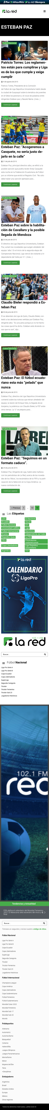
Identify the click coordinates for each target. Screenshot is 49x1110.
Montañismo (7, 1057)
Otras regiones (7, 1100)
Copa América (7, 986)
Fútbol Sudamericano (10, 1001)
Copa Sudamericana (9, 994)
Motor (4, 1061)
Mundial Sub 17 (8, 1011)
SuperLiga (6, 955)
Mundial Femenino (9, 1008)
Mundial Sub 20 (8, 1015)
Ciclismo (5, 1043)
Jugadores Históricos (10, 973)
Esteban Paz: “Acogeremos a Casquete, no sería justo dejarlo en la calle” (22, 151)
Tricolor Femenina (8, 965)
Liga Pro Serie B (8, 944)
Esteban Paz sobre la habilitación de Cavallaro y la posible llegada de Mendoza (23, 230)
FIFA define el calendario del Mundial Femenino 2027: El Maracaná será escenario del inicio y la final (23, 912)
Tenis (4, 1068)
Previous (16, 508)
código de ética (39, 929)
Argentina (5, 1082)
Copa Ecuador (7, 948)
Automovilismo (7, 1036)
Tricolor (5, 962)
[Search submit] (45, 654)
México (4, 1096)
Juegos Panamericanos (11, 1054)
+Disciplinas (6, 1072)
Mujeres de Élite (8, 1064)
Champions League (9, 983)
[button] (44, 11)
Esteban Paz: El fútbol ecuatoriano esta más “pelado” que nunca (23, 382)
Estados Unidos (8, 1089)
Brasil (4, 1085)
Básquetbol (6, 1039)
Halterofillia (6, 1047)
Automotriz (6, 1032)
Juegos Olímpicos (8, 1050)
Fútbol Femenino (8, 997)
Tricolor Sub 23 (7, 969)
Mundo (4, 1018)
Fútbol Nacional (9, 43)
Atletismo (5, 1029)
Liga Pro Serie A (8, 940)
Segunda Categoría (9, 958)
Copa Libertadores (9, 951)
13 (32, 508)
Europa (4, 1092)
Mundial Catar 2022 (9, 1004)
